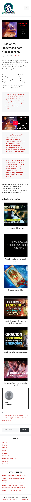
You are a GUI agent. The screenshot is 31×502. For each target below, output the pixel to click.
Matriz (4, 450)
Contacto (6, 499)
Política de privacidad (22, 499)
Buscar (24, 430)
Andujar (4, 442)
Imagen (4, 447)
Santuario (5, 464)
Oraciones (8, 413)
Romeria (5, 461)
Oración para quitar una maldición (13, 483)
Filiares (4, 445)
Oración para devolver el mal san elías (14, 475)
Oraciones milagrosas (9, 458)
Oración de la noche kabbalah (12, 490)
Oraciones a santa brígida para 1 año (16, 415)
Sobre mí (12, 499)
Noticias (5, 453)
